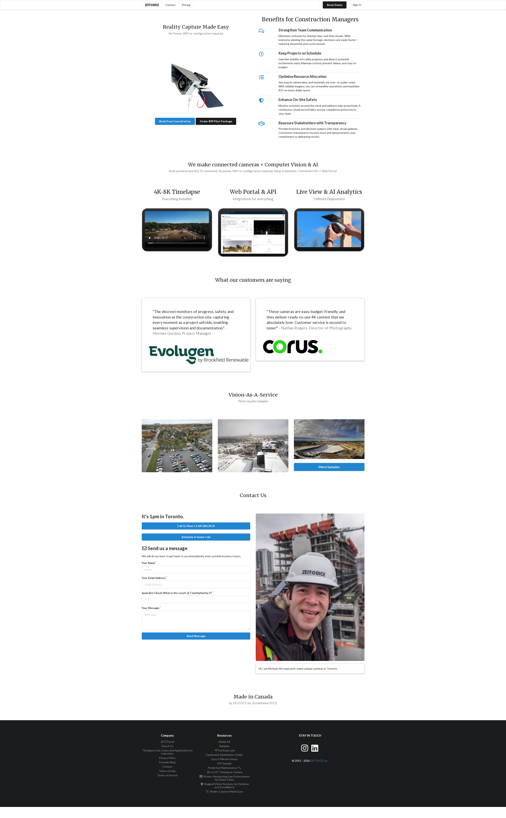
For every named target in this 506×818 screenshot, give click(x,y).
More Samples (329, 467)
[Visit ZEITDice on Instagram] (305, 747)
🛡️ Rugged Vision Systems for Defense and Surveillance (224, 785)
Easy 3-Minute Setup (224, 759)
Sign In (357, 5)
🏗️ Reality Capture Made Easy (224, 791)
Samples (224, 746)
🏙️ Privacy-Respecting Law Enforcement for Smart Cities (224, 778)
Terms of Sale (167, 771)
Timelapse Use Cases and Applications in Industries (167, 752)
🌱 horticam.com (224, 750)
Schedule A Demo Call (196, 537)
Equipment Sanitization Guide (224, 754)
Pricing (186, 5)
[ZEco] (196, 82)
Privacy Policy (167, 758)
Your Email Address (154, 578)
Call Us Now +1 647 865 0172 (196, 526)
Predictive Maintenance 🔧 (224, 767)
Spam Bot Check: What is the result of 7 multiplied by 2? (177, 593)
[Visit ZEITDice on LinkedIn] (315, 747)
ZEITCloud (167, 741)
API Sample (224, 763)
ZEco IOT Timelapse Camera (224, 772)
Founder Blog (167, 762)
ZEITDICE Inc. (319, 760)
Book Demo (334, 5)
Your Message (150, 608)
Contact (170, 5)
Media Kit (224, 741)
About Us (167, 746)
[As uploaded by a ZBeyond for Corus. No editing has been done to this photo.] (329, 439)
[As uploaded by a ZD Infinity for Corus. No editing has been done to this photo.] (177, 445)
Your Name (148, 562)
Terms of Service (167, 775)
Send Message (196, 636)
